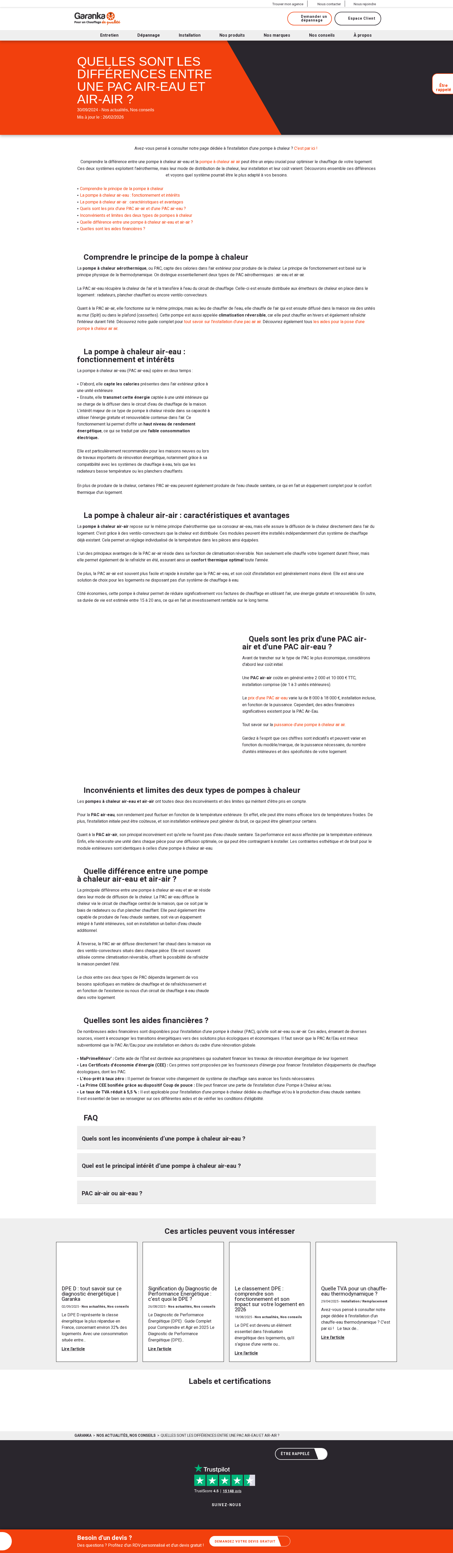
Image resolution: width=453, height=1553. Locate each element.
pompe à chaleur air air (219, 162)
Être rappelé (295, 1454)
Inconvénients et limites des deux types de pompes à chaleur (136, 215)
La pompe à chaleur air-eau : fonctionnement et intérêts (130, 195)
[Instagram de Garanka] (210, 1515)
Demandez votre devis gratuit (245, 1541)
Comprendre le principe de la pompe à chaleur (121, 189)
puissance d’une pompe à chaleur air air (309, 725)
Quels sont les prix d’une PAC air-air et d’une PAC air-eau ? (133, 209)
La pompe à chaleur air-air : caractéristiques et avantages (131, 202)
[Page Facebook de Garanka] (224, 1515)
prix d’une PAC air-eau (267, 698)
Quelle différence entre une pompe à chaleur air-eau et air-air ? (136, 222)
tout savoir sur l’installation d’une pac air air (222, 322)
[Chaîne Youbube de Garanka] (240, 1515)
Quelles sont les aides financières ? (112, 229)
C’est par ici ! (306, 148)
